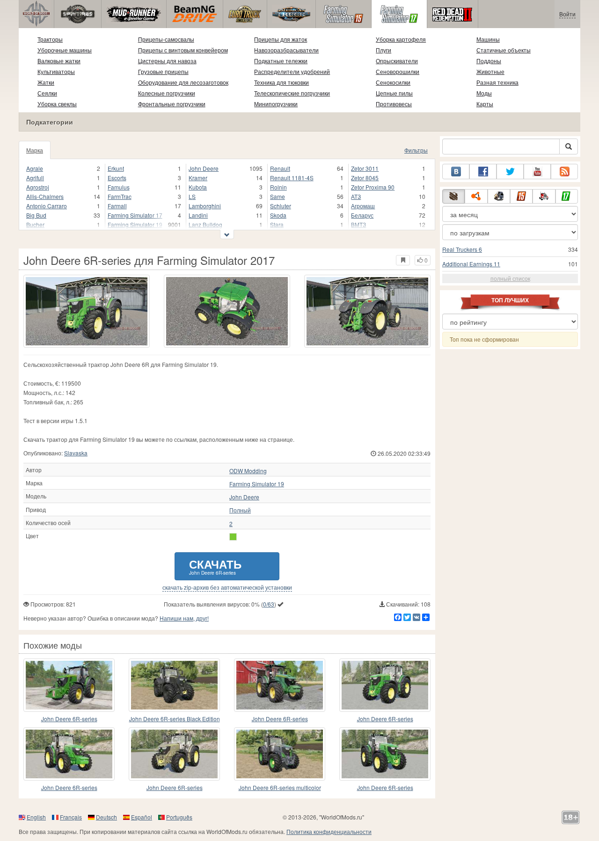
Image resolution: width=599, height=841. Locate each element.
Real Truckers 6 (462, 249)
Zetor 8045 (365, 178)
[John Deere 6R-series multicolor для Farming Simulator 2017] (279, 754)
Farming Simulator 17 (135, 215)
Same (277, 196)
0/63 (268, 604)
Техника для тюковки (281, 82)
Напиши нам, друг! (184, 618)
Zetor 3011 (365, 168)
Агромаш (363, 206)
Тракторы (50, 39)
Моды (484, 93)
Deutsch (106, 817)
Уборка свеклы (57, 104)
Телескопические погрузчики (292, 93)
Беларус (362, 215)
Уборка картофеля (401, 39)
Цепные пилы (394, 93)
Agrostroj (37, 187)
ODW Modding (248, 470)
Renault (280, 168)
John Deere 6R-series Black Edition (174, 719)
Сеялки (47, 93)
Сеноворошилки (397, 71)
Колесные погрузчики (166, 93)
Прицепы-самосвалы (166, 39)
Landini (198, 215)
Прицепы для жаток (280, 39)
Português (179, 817)
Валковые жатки (58, 61)
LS (192, 196)
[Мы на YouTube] (537, 171)
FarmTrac (119, 196)
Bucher (35, 224)
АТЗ (356, 196)
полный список (510, 278)
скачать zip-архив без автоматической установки (227, 587)
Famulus (119, 187)
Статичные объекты (503, 50)
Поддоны (488, 61)
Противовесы (394, 104)
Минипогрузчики (276, 104)
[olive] (233, 537)
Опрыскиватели (397, 61)
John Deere (204, 168)
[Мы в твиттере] (510, 171)
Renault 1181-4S (292, 178)
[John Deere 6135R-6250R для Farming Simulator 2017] (69, 685)
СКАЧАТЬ (215, 566)
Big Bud (36, 215)
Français (71, 817)
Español (141, 817)
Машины (488, 39)
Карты (484, 104)
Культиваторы (56, 71)
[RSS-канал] (564, 171)
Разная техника (497, 82)
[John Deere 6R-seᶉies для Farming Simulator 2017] (385, 754)
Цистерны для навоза (167, 61)
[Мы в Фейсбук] (483, 171)
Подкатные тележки (280, 61)
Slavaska (76, 453)
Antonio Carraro (46, 206)
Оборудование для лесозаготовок (183, 82)
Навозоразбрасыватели (286, 50)
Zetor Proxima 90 (372, 187)
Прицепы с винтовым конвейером (183, 50)
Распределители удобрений (292, 71)
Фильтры (416, 150)
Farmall (117, 206)
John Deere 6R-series (69, 719)
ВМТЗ (358, 224)
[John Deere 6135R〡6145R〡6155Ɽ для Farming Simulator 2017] (69, 754)
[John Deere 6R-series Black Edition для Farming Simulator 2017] (174, 685)
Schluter (280, 206)
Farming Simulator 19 (135, 224)
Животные (490, 71)
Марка (34, 150)
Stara (277, 224)
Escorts (117, 178)
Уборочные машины (64, 50)
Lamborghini (205, 206)
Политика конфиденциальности (329, 831)
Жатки (45, 82)
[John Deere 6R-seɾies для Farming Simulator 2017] (279, 685)
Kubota (198, 187)
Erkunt (116, 168)
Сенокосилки (393, 82)
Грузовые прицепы (163, 71)
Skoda (278, 215)
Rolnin (278, 187)
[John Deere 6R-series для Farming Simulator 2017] (86, 311)
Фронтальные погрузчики (171, 104)
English (36, 817)
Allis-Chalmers (45, 196)
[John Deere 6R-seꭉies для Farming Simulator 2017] (174, 754)
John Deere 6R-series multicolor (280, 787)
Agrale (34, 168)
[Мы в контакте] (455, 171)
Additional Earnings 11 (471, 264)
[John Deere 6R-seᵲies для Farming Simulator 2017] (385, 685)
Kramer (198, 178)
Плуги (383, 50)
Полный (240, 510)
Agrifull (35, 178)
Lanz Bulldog (205, 224)
